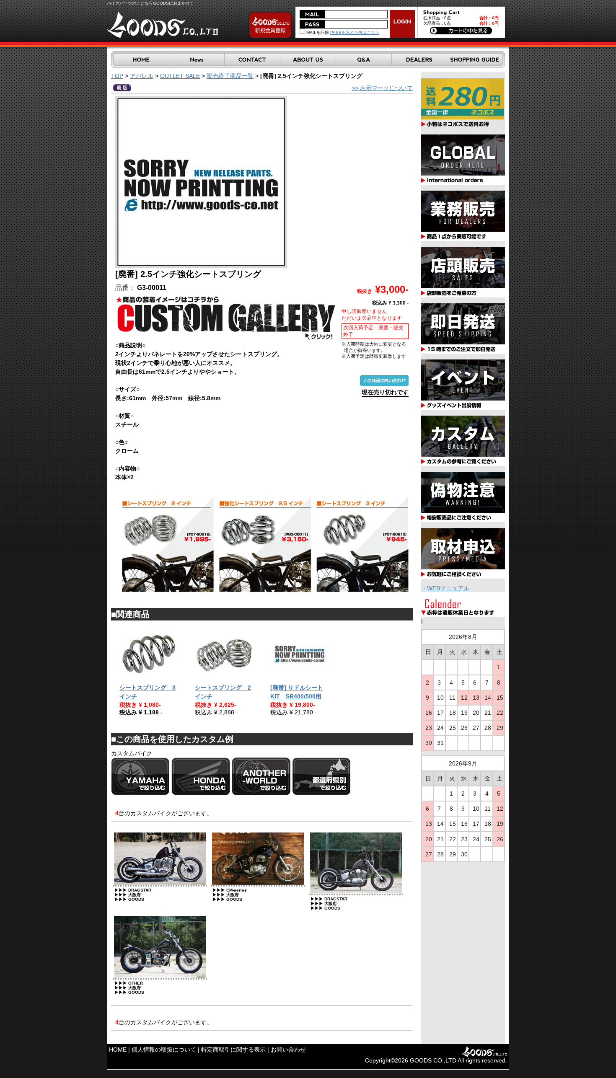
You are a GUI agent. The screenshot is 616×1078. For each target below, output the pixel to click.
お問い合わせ (288, 1049)
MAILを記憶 (317, 32)
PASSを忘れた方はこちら (354, 32)
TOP (117, 75)
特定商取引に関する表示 (233, 1049)
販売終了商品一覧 (230, 75)
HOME (118, 1049)
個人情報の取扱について (164, 1049)
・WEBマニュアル (445, 588)
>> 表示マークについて (382, 88)
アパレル (141, 75)
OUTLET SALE (180, 75)
